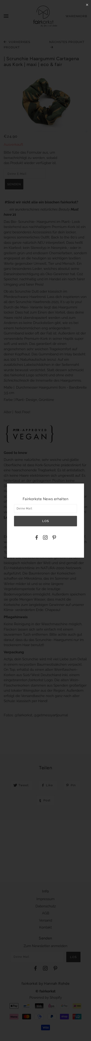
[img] (36, 538)
